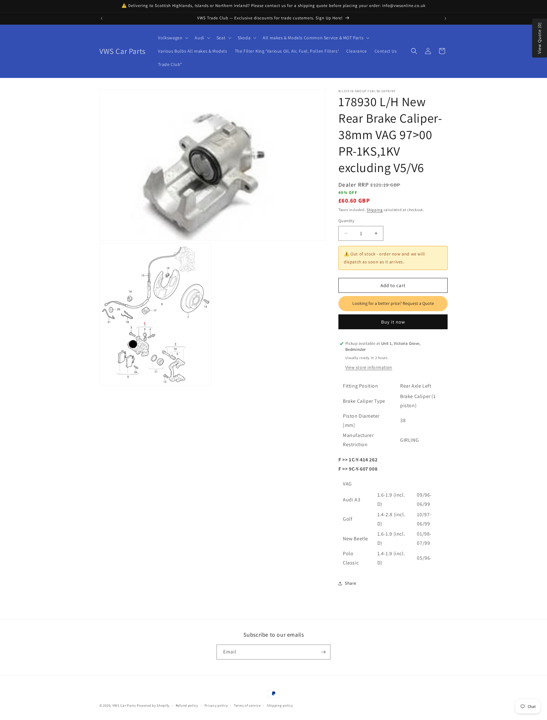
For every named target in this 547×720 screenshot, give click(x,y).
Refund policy (187, 705)
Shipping (375, 209)
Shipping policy (280, 705)
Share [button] (350, 583)
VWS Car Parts (124, 705)
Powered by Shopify (153, 705)
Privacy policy (216, 705)
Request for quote (393, 303)
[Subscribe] (323, 652)
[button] (172, 37)
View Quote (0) (539, 38)
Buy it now (393, 322)
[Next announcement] (445, 18)
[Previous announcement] (102, 18)
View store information (368, 367)
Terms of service (247, 705)
